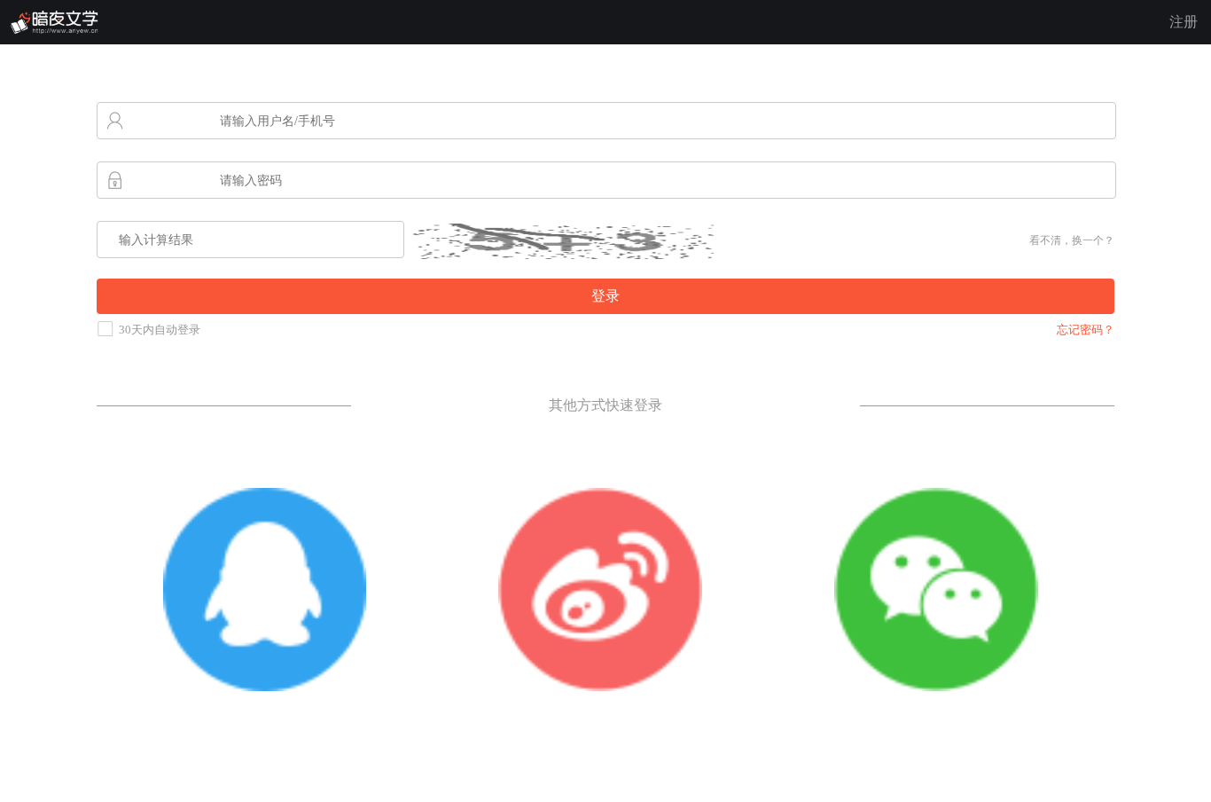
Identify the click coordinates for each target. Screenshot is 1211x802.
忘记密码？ (1085, 329)
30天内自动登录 (159, 329)
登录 (605, 295)
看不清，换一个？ (1071, 240)
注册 (1183, 21)
